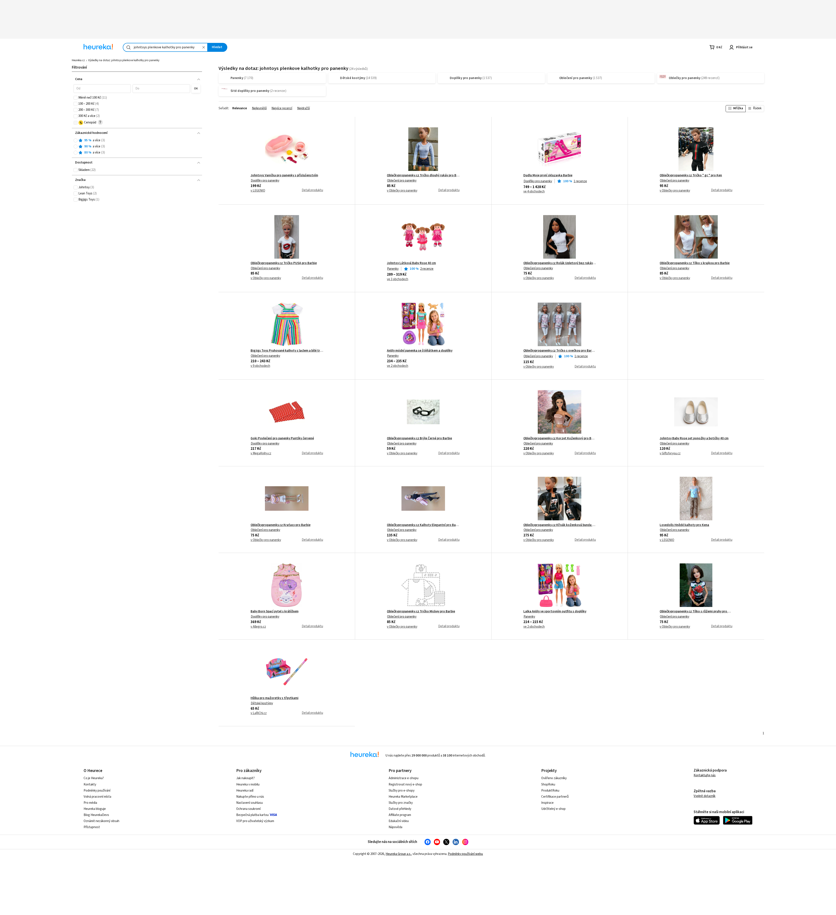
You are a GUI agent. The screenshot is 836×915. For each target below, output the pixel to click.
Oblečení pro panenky (401, 180)
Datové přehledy (400, 809)
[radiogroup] (137, 146)
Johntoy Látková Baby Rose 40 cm (411, 263)
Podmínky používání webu (465, 854)
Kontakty (90, 784)
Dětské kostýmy (262, 703)
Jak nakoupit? (245, 778)
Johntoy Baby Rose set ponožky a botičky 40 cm (694, 438)
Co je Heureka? (94, 778)
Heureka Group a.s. (398, 854)
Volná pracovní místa (97, 796)
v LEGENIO (258, 191)
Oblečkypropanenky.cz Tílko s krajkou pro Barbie (695, 263)
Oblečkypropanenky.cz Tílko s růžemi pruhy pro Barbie (696, 611)
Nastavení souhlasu (249, 802)
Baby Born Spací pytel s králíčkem (274, 611)
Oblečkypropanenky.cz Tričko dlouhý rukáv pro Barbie (423, 175)
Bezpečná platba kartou (252, 815)
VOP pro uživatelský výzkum (255, 821)
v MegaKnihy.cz (261, 453)
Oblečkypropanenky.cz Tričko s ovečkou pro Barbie (559, 351)
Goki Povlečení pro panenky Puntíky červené (282, 438)
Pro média (90, 802)
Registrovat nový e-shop (405, 784)
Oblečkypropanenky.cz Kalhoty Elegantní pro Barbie (423, 525)
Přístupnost (92, 827)
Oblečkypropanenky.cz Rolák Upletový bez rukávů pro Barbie (559, 263)
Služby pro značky (401, 802)
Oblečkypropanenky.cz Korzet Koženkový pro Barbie (559, 438)
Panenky (393, 268)
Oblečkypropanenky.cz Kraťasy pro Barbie (280, 525)
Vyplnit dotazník (704, 796)
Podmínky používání (97, 790)
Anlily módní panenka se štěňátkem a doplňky (419, 351)
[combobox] (165, 47)
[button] (102, 88)
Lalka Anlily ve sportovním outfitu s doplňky (554, 611)
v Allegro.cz (258, 627)
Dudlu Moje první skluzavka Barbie (547, 175)
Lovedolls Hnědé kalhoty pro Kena (684, 525)
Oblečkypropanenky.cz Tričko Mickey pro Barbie (421, 611)
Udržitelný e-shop (553, 809)
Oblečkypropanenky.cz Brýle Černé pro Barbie (419, 438)
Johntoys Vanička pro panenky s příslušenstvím (284, 175)
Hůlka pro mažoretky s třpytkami (274, 698)
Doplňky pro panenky (265, 180)
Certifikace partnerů (555, 796)
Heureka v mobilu (248, 784)
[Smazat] (203, 47)
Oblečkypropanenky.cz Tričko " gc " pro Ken (691, 175)
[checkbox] (76, 98)
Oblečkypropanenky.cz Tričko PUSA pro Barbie (284, 263)
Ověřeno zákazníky (554, 778)
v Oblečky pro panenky (402, 191)
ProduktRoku (550, 790)
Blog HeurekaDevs (96, 815)
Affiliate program (400, 815)
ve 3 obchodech (397, 279)
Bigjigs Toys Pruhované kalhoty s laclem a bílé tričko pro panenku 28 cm (287, 351)
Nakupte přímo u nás (250, 796)
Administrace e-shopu (403, 778)
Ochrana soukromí (248, 809)
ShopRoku (548, 784)
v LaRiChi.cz (259, 713)
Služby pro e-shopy (402, 790)
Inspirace (547, 802)
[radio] (76, 140)
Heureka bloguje (95, 809)
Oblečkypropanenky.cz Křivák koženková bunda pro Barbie (559, 525)
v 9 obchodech (260, 366)
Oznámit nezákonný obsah (101, 821)
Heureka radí (244, 790)
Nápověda (395, 827)
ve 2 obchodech (397, 366)
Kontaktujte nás (705, 775)
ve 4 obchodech (534, 191)
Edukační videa (399, 821)
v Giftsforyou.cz (670, 453)
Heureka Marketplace (403, 796)
